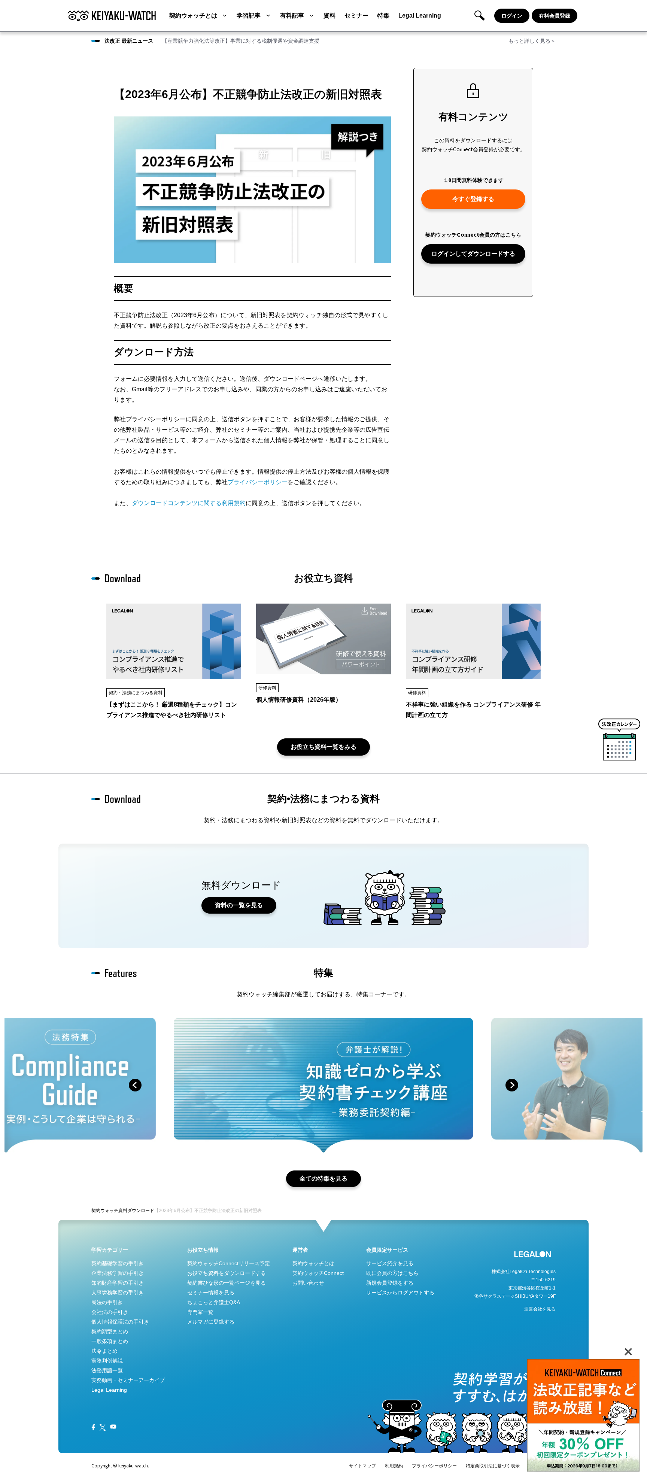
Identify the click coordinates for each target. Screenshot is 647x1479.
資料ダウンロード (136, 1210)
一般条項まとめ (109, 1341)
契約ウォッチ (104, 1210)
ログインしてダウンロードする (473, 253)
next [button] (511, 1085)
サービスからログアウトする (400, 1293)
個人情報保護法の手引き (120, 1322)
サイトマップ (362, 1466)
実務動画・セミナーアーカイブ (128, 1380)
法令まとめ (104, 1351)
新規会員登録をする (389, 1283)
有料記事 (292, 15)
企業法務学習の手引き (117, 1273)
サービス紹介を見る (389, 1263)
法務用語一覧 (107, 1370)
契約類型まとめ (109, 1331)
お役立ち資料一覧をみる (323, 747)
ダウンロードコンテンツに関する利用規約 (189, 503)
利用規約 (394, 1466)
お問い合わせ (308, 1283)
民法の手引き (107, 1302)
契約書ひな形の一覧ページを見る (226, 1283)
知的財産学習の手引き (117, 1283)
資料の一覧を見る (239, 905)
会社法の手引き (109, 1312)
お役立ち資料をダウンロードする (226, 1273)
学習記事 (249, 15)
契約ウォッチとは (193, 15)
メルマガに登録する (210, 1322)
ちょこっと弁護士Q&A (213, 1302)
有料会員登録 (554, 16)
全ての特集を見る (323, 1178)
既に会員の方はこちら (392, 1273)
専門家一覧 (200, 1312)
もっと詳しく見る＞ (532, 41)
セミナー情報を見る (210, 1293)
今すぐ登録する (473, 199)
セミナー (356, 15)
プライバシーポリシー (258, 482)
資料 (329, 15)
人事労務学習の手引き (117, 1293)
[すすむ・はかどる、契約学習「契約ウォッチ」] (111, 16)
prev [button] (135, 1085)
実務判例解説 (107, 1361)
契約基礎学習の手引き (117, 1263)
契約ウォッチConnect (318, 1273)
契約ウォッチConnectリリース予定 (228, 1263)
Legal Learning (419, 15)
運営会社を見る (540, 1309)
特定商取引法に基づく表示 (493, 1466)
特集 (383, 15)
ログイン (511, 16)
